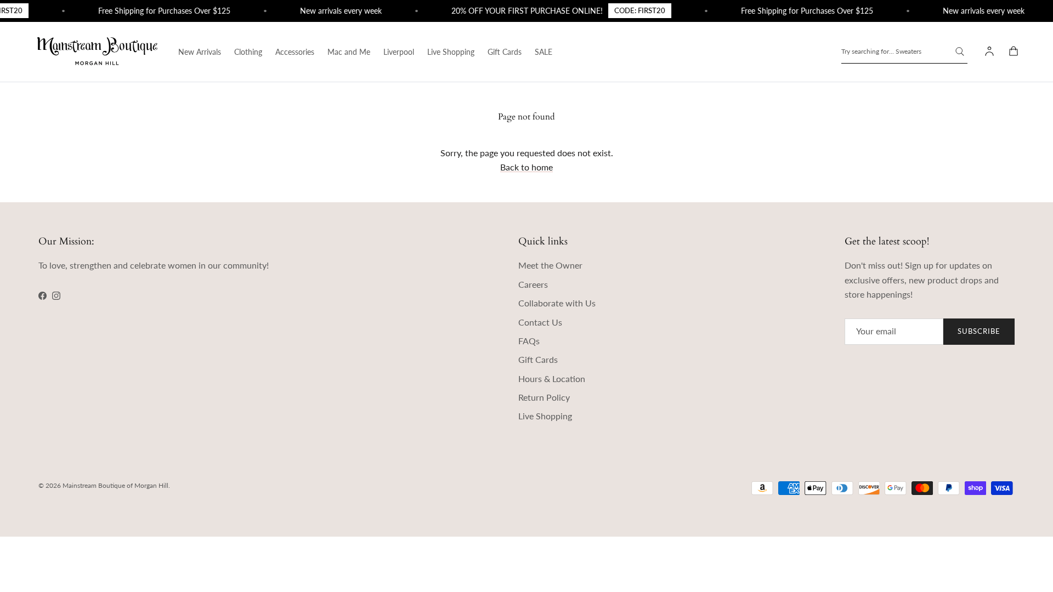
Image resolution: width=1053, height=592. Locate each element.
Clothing (248, 51)
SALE (543, 51)
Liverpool (398, 51)
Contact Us (540, 322)
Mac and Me (348, 51)
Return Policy (544, 397)
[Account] (987, 51)
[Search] (960, 51)
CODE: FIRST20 (634, 10)
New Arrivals (199, 51)
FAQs (529, 340)
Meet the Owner (550, 265)
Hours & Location (551, 378)
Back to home (526, 167)
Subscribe (979, 331)
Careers (533, 284)
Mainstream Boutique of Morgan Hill (115, 485)
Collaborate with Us (557, 303)
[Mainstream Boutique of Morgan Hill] (97, 52)
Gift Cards (505, 51)
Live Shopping (450, 51)
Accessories (294, 51)
